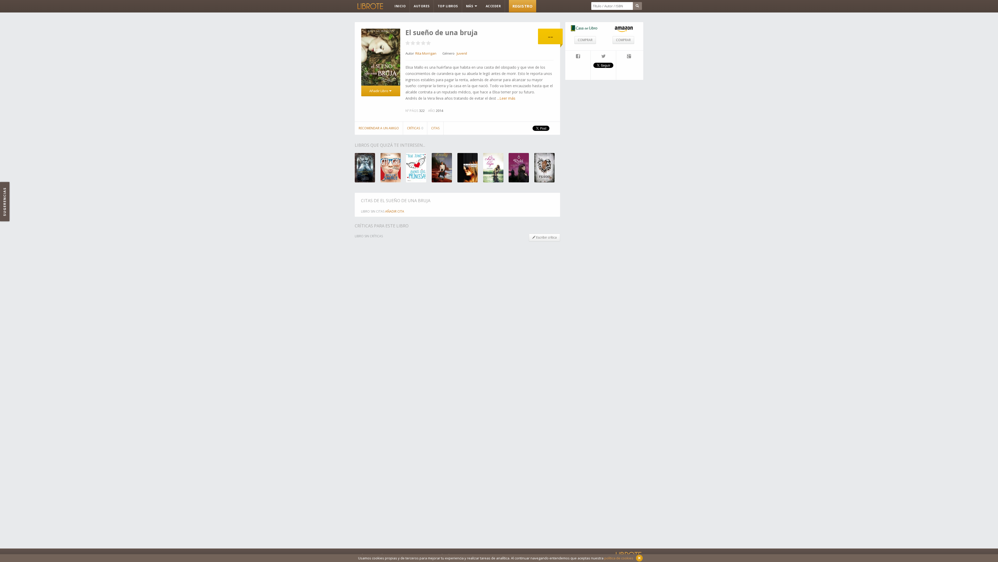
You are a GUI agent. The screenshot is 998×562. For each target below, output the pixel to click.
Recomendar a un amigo (379, 128)
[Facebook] (577, 57)
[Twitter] (603, 57)
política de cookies (618, 558)
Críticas (415, 128)
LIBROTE (369, 6)
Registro (523, 6)
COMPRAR (585, 40)
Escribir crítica (546, 237)
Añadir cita (394, 211)
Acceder (493, 6)
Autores (422, 6)
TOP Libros (448, 6)
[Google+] (629, 57)
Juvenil (462, 53)
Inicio (400, 6)
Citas (435, 128)
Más (470, 6)
